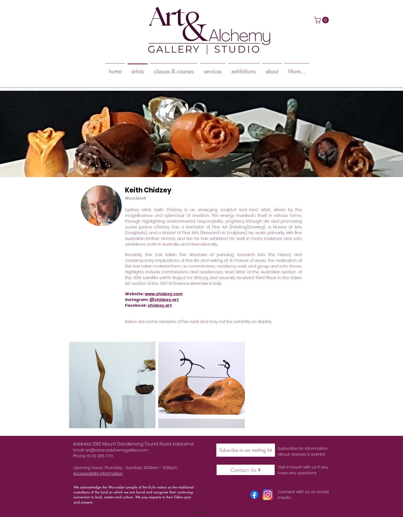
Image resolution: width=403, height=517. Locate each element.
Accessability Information (98, 473)
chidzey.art (160, 305)
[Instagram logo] (267, 494)
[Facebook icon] (254, 494)
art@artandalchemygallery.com (116, 450)
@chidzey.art (164, 299)
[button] (322, 20)
